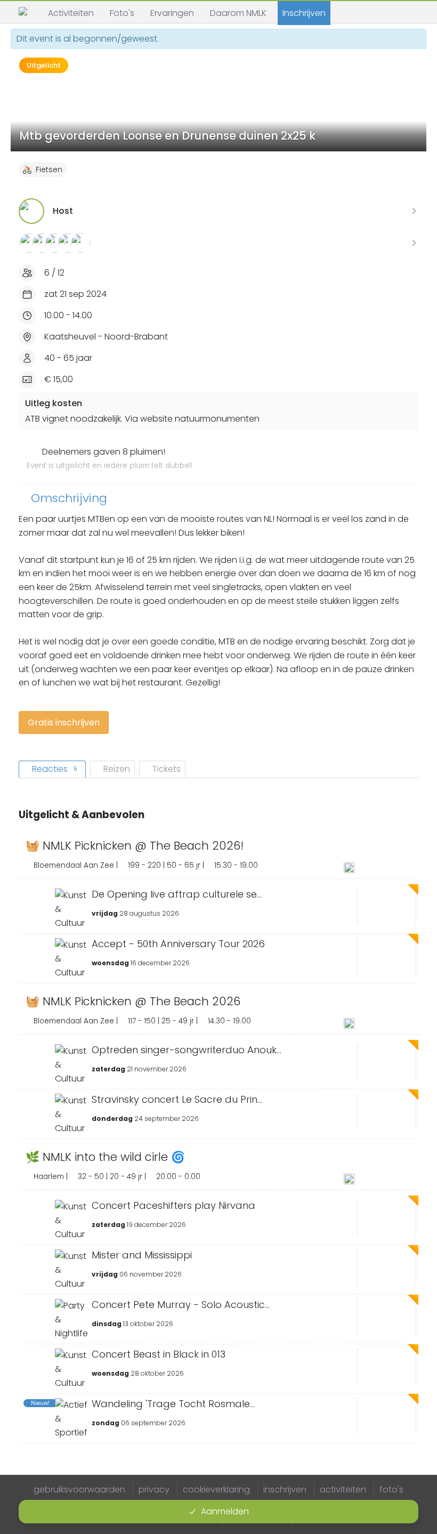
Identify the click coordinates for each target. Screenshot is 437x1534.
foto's (391, 1489)
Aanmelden (225, 1511)
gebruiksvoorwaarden (79, 1489)
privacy (154, 1489)
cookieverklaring (216, 1489)
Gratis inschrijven (64, 722)
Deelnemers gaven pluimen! (109, 458)
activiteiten (343, 1489)
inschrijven (284, 1489)
